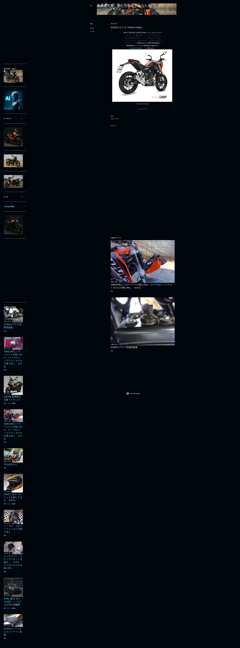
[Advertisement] (143, 188)
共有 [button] (91, 24)
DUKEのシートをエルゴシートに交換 (13, 631)
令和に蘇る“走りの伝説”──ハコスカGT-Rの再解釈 (13, 601)
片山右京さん (10, 464)
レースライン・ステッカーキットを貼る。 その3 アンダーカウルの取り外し (13, 562)
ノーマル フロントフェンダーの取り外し (13, 528)
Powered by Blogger (135, 393)
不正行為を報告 (9, 206)
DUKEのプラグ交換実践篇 (124, 347)
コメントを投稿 (11, 403)
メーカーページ (142, 109)
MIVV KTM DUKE (136, 48)
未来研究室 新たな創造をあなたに (124, 5)
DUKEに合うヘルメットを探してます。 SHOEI (13, 497)
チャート (139, 35)
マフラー (92, 31)
